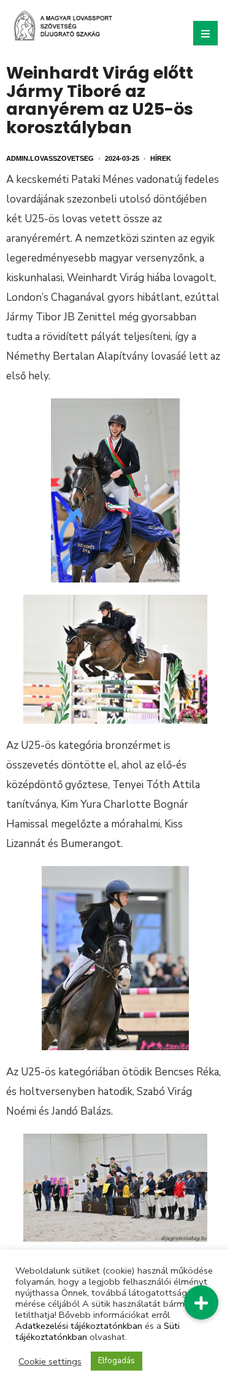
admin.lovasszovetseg (50, 158)
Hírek (160, 158)
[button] (201, 1302)
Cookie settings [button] (50, 1361)
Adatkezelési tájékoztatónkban (78, 1326)
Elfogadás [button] (116, 1360)
